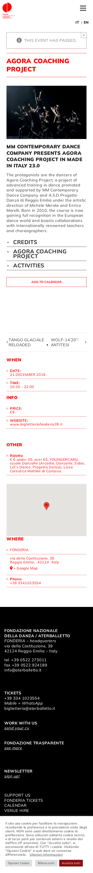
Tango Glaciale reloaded (26, 342)
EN (86, 22)
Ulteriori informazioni (46, 854)
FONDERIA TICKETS (23, 800)
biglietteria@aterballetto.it (29, 708)
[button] (46, 242)
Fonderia (19, 550)
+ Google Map (25, 568)
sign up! (12, 776)
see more (13, 747)
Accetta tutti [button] (71, 863)
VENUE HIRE (16, 810)
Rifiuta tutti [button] (46, 863)
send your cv (16, 728)
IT (77, 22)
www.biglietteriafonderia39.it (36, 424)
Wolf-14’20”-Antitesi (65, 342)
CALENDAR (15, 805)
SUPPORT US (17, 795)
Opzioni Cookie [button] (18, 863)
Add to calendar (46, 282)
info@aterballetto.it (23, 670)
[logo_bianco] (8, 4)
